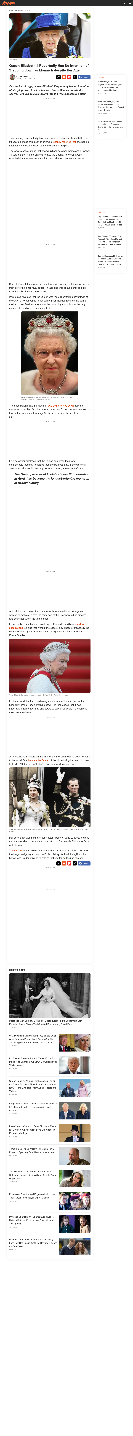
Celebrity (19, 10)
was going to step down (61, 405)
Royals (27, 10)
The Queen (15, 850)
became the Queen (38, 760)
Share (86, 77)
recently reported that (64, 141)
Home (11, 10)
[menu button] (129, 3)
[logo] (8, 3)
